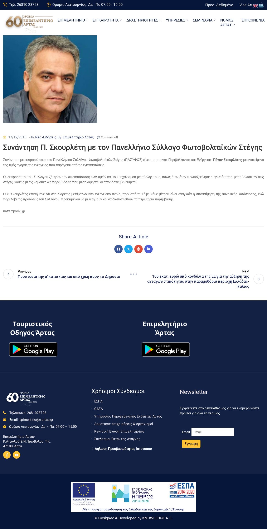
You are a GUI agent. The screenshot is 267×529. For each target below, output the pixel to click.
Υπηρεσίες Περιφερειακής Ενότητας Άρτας (128, 416)
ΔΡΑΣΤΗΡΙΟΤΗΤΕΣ (142, 20)
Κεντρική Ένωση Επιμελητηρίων (119, 431)
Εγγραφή (191, 444)
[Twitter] (128, 249)
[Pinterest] (138, 249)
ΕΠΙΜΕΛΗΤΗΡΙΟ (71, 20)
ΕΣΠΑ (98, 401)
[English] (255, 6)
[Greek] (261, 6)
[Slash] (133, 274)
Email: (31, 420)
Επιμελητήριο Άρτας (78, 137)
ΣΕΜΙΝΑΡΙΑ (203, 20)
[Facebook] (118, 249)
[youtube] (16, 455)
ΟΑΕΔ (98, 409)
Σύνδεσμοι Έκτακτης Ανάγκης (117, 439)
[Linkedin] (148, 249)
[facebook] (7, 455)
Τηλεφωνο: (27, 413)
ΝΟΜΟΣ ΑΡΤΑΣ (226, 22)
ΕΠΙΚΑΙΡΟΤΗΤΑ (106, 20)
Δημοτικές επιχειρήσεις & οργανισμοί (123, 424)
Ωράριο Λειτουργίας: (43, 427)
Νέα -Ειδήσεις (45, 137)
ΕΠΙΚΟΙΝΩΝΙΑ (253, 20)
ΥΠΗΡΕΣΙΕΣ (175, 20)
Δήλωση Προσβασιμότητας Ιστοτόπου (123, 449)
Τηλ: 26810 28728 (24, 4)
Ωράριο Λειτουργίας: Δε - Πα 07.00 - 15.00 (87, 4)
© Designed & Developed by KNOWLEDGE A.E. (133, 518)
